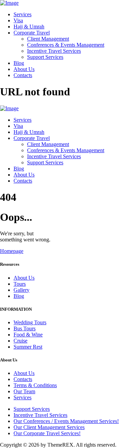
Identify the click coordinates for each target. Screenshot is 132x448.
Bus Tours (25, 328)
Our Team (24, 391)
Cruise (20, 341)
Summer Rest (28, 347)
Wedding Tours (30, 322)
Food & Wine (28, 334)
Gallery (21, 290)
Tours (20, 284)
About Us (24, 278)
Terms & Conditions (35, 385)
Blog (19, 296)
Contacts (23, 379)
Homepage (11, 251)
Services (22, 397)
